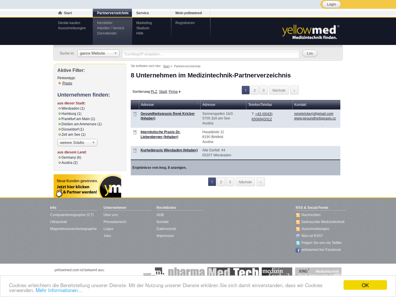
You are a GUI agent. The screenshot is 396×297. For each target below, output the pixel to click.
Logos (108, 229)
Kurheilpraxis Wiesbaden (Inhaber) (169, 150)
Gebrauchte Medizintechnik (323, 222)
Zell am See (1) (73, 135)
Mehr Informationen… (59, 290)
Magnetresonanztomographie (73, 229)
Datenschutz (166, 229)
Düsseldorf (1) (72, 129)
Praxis (67, 83)
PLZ (154, 92)
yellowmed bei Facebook (321, 250)
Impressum (165, 236)
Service (142, 13)
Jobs (107, 236)
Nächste (279, 90)
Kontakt (162, 222)
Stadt (163, 92)
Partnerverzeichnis (113, 13)
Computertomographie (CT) (72, 215)
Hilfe (139, 33)
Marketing (144, 23)
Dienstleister (107, 33)
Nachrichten (311, 215)
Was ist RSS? (312, 236)
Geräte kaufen (69, 23)
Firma (173, 92)
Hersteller (104, 23)
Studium (142, 28)
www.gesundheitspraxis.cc (315, 118)
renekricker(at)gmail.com (313, 114)
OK (365, 285)
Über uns (110, 215)
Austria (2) (69, 163)
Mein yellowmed (188, 13)
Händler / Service (110, 28)
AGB (160, 215)
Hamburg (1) (71, 114)
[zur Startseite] (310, 31)
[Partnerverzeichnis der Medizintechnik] (87, 186)
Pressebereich (114, 222)
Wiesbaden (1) (73, 108)
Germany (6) (71, 157)
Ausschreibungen (72, 28)
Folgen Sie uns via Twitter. (321, 243)
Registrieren (185, 23)
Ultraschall (58, 222)
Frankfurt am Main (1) (78, 119)
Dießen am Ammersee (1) (81, 124)
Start (68, 13)
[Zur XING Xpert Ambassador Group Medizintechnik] (318, 273)
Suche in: (67, 53)
